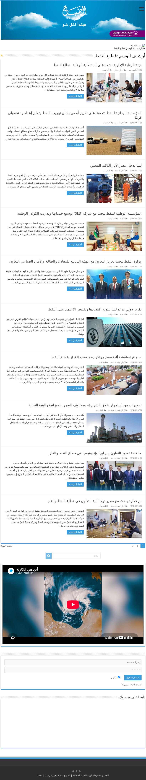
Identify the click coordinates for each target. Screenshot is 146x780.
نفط (112, 362)
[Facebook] (76, 771)
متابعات (111, 410)
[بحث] (49, 556)
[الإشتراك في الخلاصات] (2, 55)
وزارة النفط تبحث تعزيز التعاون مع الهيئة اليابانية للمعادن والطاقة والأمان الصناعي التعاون (75, 261)
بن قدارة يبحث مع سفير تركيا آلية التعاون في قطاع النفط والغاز (95, 501)
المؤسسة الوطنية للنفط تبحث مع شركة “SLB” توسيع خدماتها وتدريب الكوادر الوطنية (79, 213)
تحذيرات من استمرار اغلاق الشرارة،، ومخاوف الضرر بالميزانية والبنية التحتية (85, 405)
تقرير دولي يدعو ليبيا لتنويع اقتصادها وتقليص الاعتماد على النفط (95, 309)
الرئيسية (138, 48)
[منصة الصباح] (73, 20)
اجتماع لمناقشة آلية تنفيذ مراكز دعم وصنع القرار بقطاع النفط (96, 357)
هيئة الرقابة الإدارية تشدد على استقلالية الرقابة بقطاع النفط (97, 65)
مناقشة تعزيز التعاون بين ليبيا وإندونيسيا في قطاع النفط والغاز (95, 453)
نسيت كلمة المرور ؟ (132, 684)
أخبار (121, 70)
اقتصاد (117, 171)
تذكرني (114, 677)
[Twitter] (73, 771)
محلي (116, 70)
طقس (117, 123)
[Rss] (79, 771)
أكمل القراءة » (75, 96)
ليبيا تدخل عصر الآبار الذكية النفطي (116, 165)
